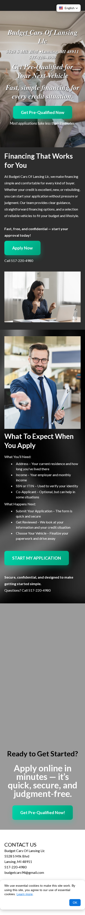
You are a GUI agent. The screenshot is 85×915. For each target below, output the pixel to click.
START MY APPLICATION (36, 557)
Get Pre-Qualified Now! (42, 812)
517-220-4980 (42, 57)
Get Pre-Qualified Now (42, 112)
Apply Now (22, 247)
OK (75, 902)
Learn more (25, 894)
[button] (68, 8)
